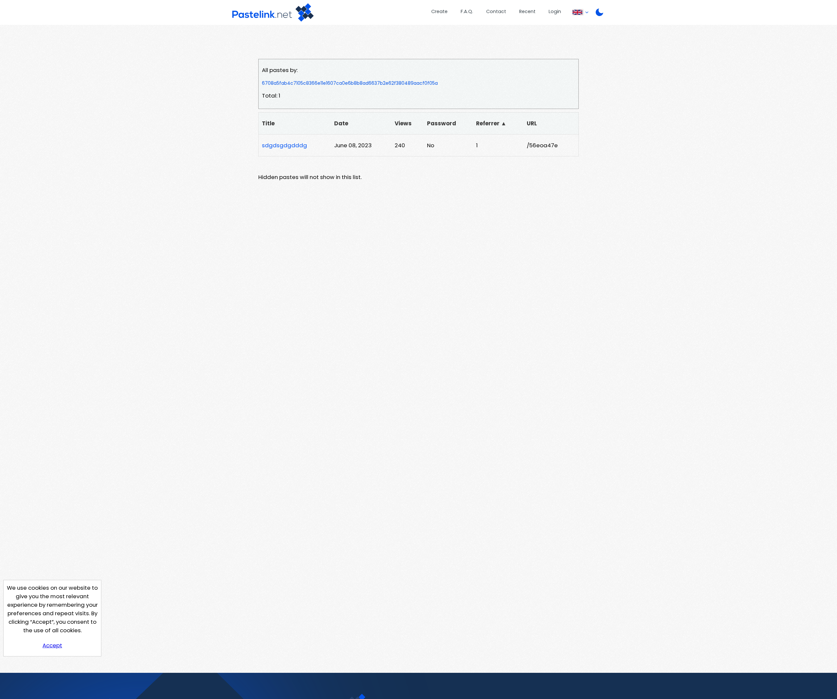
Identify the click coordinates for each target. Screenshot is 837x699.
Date (341, 123)
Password (441, 123)
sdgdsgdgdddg (284, 145)
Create (439, 11)
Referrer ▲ (491, 123)
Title (268, 123)
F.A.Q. (467, 11)
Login (555, 11)
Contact (496, 11)
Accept (52, 645)
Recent (527, 11)
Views (403, 123)
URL (532, 123)
